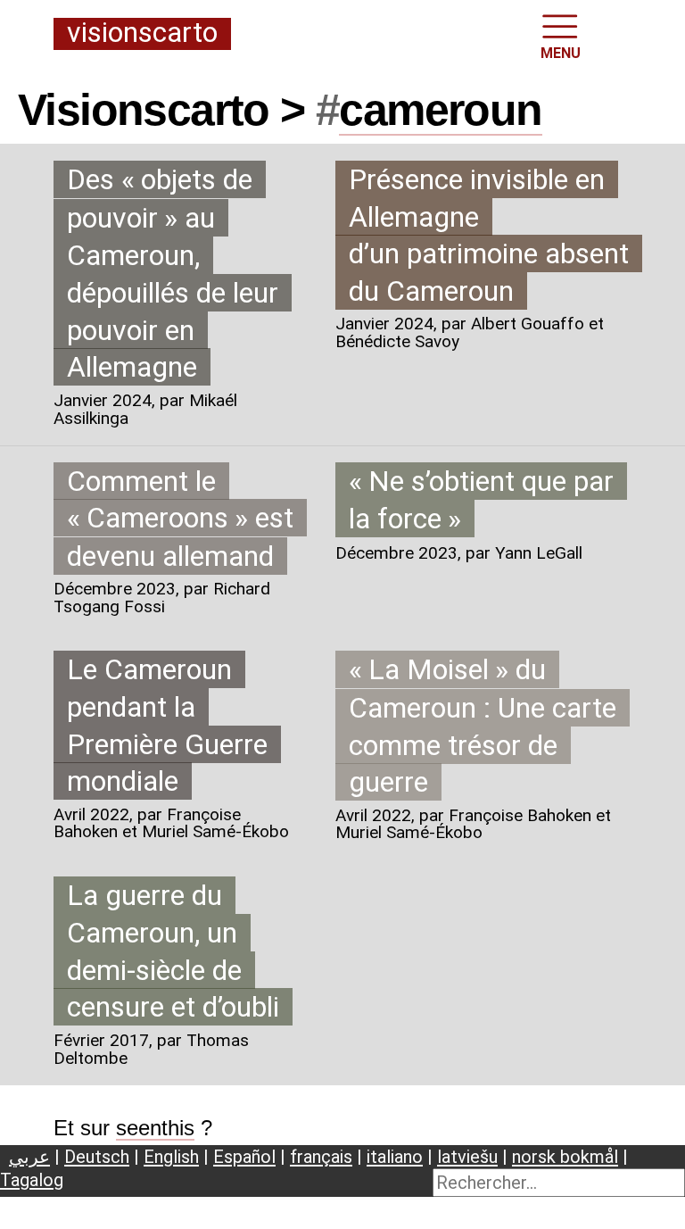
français (321, 1156)
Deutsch (96, 1156)
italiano (395, 1156)
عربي (29, 1156)
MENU (561, 53)
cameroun (440, 110)
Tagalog (31, 1180)
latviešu (467, 1156)
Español (244, 1156)
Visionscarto (142, 33)
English (171, 1156)
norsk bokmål (565, 1156)
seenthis (155, 1128)
